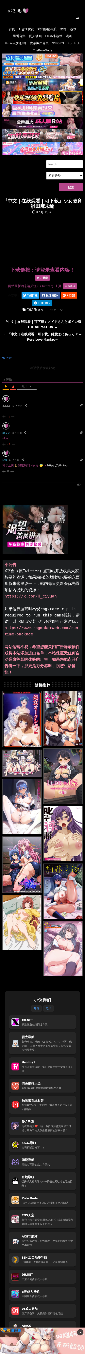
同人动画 (35, 36)
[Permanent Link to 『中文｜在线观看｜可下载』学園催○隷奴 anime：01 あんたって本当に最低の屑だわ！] (22, 865)
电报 (48, 1008)
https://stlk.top (57, 465)
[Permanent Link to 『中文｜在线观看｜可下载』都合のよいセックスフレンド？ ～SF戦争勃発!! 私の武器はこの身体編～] (22, 763)
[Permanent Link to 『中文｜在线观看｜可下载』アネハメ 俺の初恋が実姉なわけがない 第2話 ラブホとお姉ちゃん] (22, 922)
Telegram (44, 303)
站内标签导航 (47, 29)
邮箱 (36, 1008)
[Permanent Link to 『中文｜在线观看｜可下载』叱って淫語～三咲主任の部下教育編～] (63, 833)
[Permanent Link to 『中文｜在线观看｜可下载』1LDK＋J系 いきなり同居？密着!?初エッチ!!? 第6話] (63, 776)
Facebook (52, 295)
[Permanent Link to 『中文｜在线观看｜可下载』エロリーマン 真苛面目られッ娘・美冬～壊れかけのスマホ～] (63, 948)
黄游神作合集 (39, 43)
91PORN (58, 43)
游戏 (73, 29)
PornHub (74, 43)
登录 (8, 357)
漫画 (69, 36)
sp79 (6, 432)
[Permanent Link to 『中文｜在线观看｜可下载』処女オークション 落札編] (22, 719)
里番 (63, 29)
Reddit (71, 295)
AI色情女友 (26, 29)
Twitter (32, 295)
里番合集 (19, 36)
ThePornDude (42, 50)
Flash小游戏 (53, 36)
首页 (12, 29)
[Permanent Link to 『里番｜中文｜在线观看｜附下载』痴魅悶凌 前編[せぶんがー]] (63, 891)
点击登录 (42, 278)
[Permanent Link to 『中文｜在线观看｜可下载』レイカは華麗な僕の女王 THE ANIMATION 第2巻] (22, 806)
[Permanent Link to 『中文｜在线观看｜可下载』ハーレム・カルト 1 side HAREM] (63, 718)
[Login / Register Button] (77, 18)
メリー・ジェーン (50, 309)
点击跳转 (70, 286)
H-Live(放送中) (15, 43)
